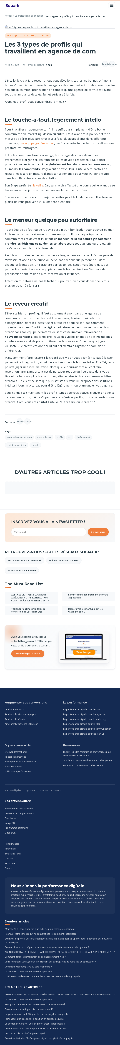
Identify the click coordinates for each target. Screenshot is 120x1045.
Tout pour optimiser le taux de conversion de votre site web (28, 610)
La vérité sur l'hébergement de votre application (88, 596)
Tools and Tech (13, 853)
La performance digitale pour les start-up (84, 733)
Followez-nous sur (64, 560)
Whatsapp (112, 64)
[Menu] (111, 5)
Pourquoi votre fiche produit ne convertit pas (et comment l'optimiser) (40, 933)
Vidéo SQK (10, 832)
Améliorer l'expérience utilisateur (21, 723)
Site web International (16, 751)
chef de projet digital (16, 445)
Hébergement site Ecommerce (20, 761)
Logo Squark (31, 790)
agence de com (44, 437)
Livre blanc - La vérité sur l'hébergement (83, 765)
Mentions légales (13, 790)
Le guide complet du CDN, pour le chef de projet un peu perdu (36, 1013)
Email (105, 64)
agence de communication (19, 437)
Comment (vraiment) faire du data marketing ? (28, 966)
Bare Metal (10, 818)
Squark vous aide (18, 745)
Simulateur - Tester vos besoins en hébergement (87, 760)
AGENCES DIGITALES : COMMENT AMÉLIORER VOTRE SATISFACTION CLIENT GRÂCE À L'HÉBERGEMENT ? (30, 597)
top (69, 437)
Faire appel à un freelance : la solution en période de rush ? (34, 1018)
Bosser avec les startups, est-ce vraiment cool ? (85, 610)
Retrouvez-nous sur (24, 560)
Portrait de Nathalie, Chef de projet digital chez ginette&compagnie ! (39, 1038)
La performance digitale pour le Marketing (84, 719)
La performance (75, 702)
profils (60, 437)
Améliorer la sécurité (15, 719)
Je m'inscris (98, 532)
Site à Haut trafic (13, 766)
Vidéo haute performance (18, 771)
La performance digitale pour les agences (84, 714)
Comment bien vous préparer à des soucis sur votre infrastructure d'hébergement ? (47, 947)
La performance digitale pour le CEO (81, 709)
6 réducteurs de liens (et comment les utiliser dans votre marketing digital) (42, 976)
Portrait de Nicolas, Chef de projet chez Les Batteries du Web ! (36, 1028)
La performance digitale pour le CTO (81, 723)
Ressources (71, 745)
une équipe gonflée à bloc (37, 143)
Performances (12, 843)
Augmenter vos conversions (26, 702)
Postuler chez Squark (50, 790)
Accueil (8, 15)
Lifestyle (9, 858)
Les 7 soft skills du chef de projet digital (25, 1033)
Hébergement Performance (19, 808)
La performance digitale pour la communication (87, 728)
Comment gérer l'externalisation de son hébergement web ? (35, 956)
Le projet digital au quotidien (29, 15)
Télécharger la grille (28, 653)
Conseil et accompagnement (19, 813)
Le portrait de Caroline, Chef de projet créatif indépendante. (35, 1023)
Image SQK (10, 822)
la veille (38, 185)
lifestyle (35, 445)
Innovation (10, 848)
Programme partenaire (16, 827)
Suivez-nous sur (22, 570)
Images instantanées (15, 756)
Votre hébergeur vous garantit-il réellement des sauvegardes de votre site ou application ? (50, 961)
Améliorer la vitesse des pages (20, 714)
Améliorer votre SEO (15, 709)
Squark (8, 868)
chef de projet (83, 437)
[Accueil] (12, 6)
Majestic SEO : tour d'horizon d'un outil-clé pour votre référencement (40, 928)
